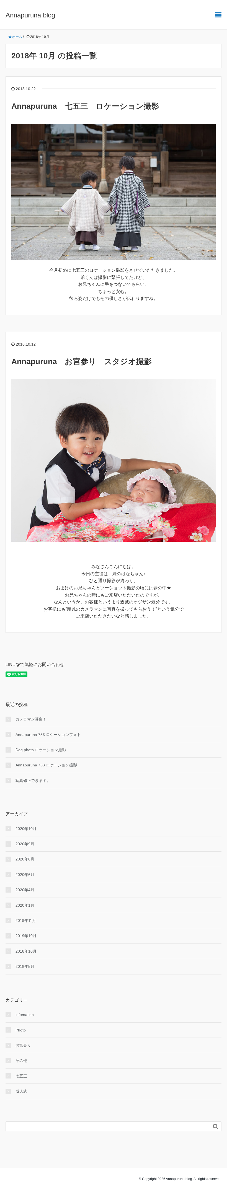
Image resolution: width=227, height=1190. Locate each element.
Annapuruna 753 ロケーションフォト (48, 734)
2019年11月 (26, 920)
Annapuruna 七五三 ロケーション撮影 (85, 106)
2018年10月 (26, 951)
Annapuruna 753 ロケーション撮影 (46, 765)
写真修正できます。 (33, 780)
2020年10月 (26, 828)
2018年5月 (25, 966)
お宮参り (23, 1045)
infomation (25, 1014)
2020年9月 (25, 844)
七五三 (21, 1076)
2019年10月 (26, 936)
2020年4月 (25, 890)
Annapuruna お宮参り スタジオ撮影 (81, 361)
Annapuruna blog (30, 15)
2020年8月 (25, 859)
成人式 (21, 1091)
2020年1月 (25, 905)
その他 (21, 1060)
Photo (21, 1030)
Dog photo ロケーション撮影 (41, 750)
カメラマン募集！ (31, 719)
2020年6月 (25, 874)
